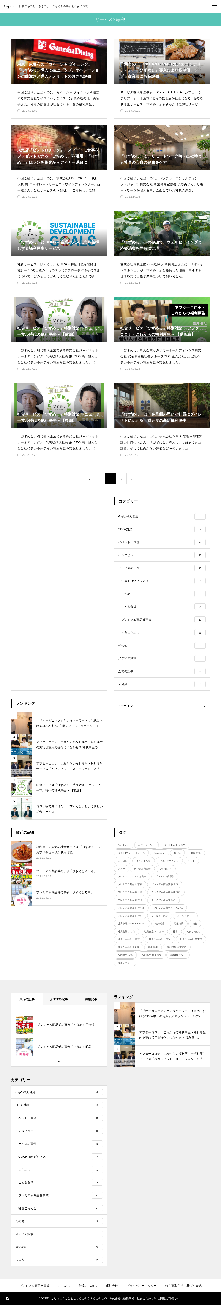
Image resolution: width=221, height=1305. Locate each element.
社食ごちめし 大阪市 (129, 939)
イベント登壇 (143, 860)
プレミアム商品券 (164, 876)
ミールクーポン (159, 915)
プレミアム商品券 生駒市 (131, 907)
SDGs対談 (195, 853)
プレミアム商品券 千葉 (130, 892)
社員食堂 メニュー (154, 931)
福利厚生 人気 (125, 955)
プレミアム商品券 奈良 (130, 900)
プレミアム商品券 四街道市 (165, 892)
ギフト (191, 860)
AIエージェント (146, 845)
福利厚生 (153, 947)
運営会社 (112, 1285)
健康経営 (160, 923)
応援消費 (178, 923)
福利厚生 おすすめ (176, 947)
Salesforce (159, 853)
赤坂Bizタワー (178, 955)
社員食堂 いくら (126, 931)
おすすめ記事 (59, 999)
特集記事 (91, 999)
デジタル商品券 (142, 868)
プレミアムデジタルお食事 (132, 876)
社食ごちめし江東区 (128, 947)
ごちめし (122, 860)
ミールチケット (185, 915)
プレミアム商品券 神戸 (130, 915)
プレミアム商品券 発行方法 (168, 907)
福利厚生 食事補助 (151, 955)
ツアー (121, 868)
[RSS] (7, 1298)
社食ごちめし (194, 931)
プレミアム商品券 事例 (130, 884)
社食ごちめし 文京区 (160, 939)
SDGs (177, 853)
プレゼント (166, 868)
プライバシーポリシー (141, 1285)
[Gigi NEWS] (9, 6)
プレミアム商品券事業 (34, 1285)
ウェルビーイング (169, 860)
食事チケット (125, 963)
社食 (175, 931)
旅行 (195, 923)
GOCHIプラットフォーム (131, 853)
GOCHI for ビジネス (174, 845)
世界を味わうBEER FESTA (132, 923)
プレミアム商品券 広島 (163, 900)
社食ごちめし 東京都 (191, 939)
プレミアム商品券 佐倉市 (164, 884)
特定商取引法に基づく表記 (183, 1285)
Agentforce (123, 845)
